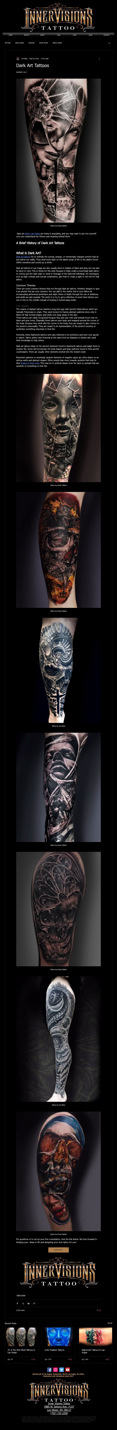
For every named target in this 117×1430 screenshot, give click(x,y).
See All (110, 1323)
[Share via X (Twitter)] (23, 1303)
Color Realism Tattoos (54, 1350)
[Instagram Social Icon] (55, 1370)
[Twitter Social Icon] (61, 1370)
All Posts (8, 43)
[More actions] (99, 58)
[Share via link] (34, 1303)
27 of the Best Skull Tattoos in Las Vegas (21, 1351)
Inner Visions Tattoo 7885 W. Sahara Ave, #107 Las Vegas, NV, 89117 (59, 1406)
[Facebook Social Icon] (49, 1370)
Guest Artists (43, 43)
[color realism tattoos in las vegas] (58, 1337)
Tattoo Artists (57, 43)
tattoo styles (19, 43)
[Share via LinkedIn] (28, 1303)
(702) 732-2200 (59, 1413)
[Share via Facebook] (17, 1303)
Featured (31, 43)
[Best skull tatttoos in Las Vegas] (21, 1337)
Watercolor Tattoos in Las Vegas (93, 1351)
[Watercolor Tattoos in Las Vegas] (95, 1337)
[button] (109, 43)
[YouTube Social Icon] (67, 1370)
